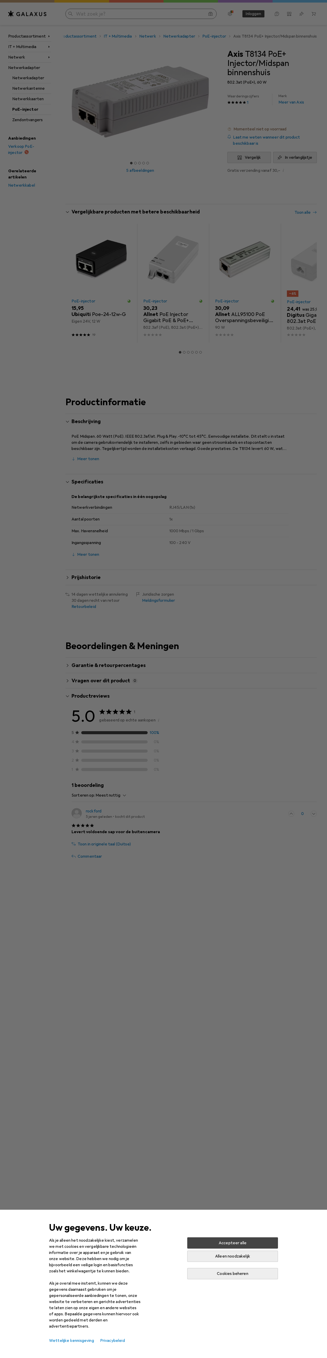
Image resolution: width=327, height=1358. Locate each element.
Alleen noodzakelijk (232, 1256)
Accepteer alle (233, 1243)
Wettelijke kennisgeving (71, 1340)
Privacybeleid (112, 1340)
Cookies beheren (232, 1273)
